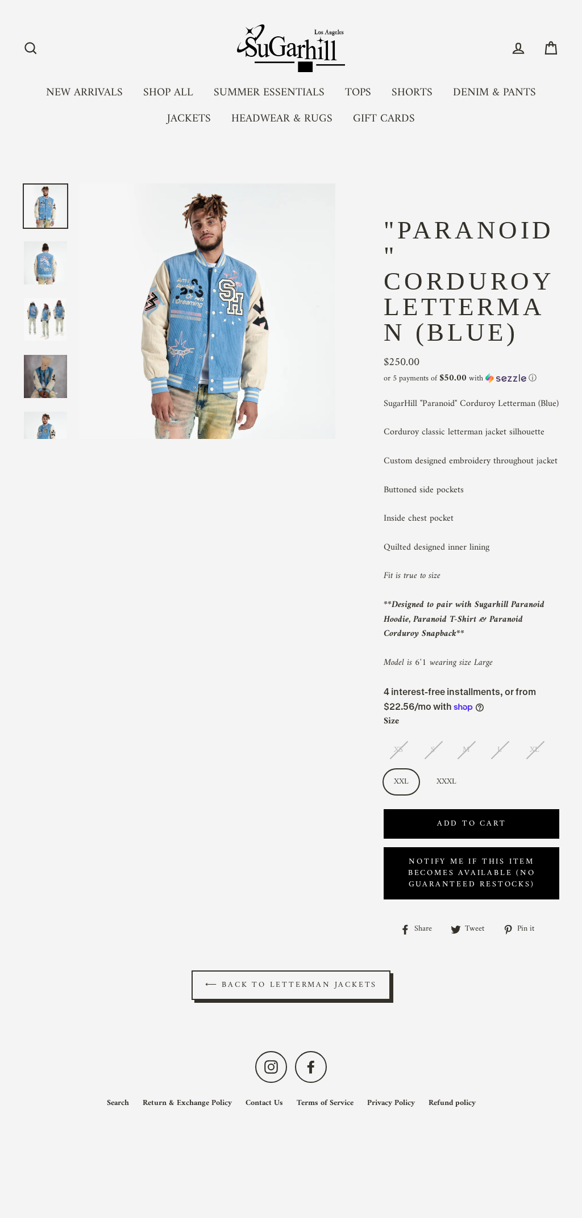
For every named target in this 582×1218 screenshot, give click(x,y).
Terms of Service (325, 1103)
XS (398, 750)
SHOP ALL (168, 92)
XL (534, 750)
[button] (471, 378)
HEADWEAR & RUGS (281, 118)
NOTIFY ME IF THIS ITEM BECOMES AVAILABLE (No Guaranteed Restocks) (471, 873)
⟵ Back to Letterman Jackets (291, 985)
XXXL (446, 782)
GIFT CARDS (384, 118)
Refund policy (452, 1103)
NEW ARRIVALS (84, 92)
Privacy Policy (391, 1103)
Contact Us (264, 1103)
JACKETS (189, 118)
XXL (401, 782)
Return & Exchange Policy (187, 1103)
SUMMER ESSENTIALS (269, 92)
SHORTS (412, 92)
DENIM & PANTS (494, 92)
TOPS (358, 92)
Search (118, 1103)
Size (391, 721)
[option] (45, 206)
